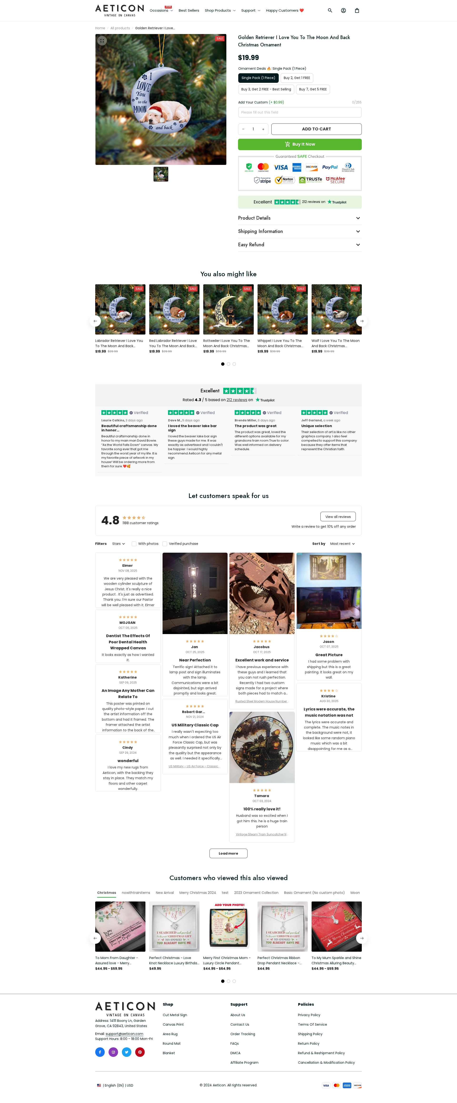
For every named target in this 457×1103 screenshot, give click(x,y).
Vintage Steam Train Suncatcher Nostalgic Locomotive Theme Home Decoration (262, 834)
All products (120, 28)
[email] (124, 1034)
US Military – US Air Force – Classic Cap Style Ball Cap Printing (195, 766)
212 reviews (237, 400)
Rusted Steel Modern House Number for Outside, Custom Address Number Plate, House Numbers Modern (261, 701)
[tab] (222, 364)
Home (100, 28)
